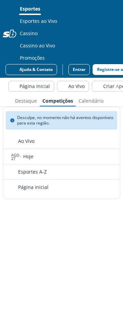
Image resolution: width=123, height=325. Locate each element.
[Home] (9, 33)
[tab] (26, 100)
